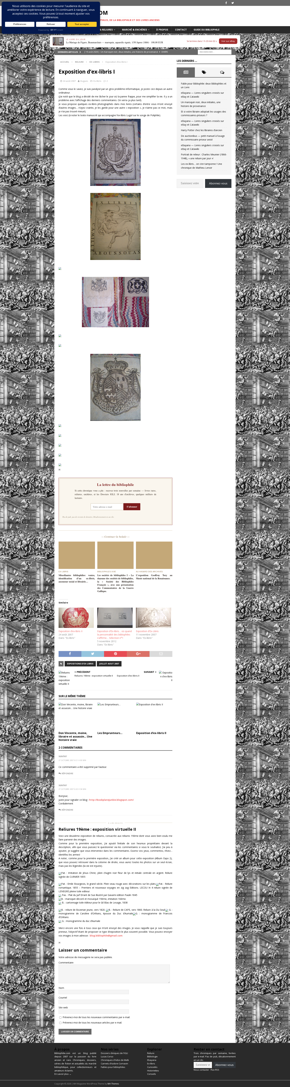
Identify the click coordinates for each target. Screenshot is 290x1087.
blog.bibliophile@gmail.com (106, 935)
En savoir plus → (62, 1073)
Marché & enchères (134, 29)
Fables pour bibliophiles (113, 1067)
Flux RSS (215, 1069)
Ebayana (151, 1060)
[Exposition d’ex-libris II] (154, 716)
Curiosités (152, 1067)
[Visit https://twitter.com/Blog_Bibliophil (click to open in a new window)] (233, 3)
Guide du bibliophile (207, 29)
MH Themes (113, 1083)
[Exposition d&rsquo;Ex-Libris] (153, 618)
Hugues (84, 80)
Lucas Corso (107, 1056)
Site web (63, 1007)
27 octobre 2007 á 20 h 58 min (72, 789)
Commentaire (66, 962)
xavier (63, 756)
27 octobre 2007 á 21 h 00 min (72, 760)
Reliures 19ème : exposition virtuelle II (97, 829)
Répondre (67, 773)
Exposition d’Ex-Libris (147, 631)
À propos (162, 29)
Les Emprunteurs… (110, 733)
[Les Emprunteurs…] (116, 716)
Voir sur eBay (228, 41)
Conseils (151, 1073)
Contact (181, 29)
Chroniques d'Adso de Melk (115, 1060)
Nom (61, 987)
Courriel (63, 997)
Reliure (79, 61)
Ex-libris (97, 80)
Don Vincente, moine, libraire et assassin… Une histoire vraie (75, 736)
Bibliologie (152, 1056)
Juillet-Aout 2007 (109, 663)
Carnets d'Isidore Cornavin (114, 1063)
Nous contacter (201, 1069)
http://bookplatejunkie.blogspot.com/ (111, 799)
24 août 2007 (69, 80)
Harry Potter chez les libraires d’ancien (201, 130)
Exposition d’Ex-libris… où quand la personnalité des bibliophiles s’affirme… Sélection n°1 (114, 634)
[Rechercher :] (214, 51)
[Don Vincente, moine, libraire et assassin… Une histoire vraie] (77, 716)
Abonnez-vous (218, 183)
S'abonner (132, 506)
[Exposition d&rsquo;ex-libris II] (76, 618)
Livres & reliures (102, 29)
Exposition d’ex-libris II (70, 631)
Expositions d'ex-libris (80, 663)
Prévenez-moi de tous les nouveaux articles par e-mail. (92, 1022)
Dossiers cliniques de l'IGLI (114, 1053)
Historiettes (153, 1070)
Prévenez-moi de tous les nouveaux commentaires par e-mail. (96, 1017)
